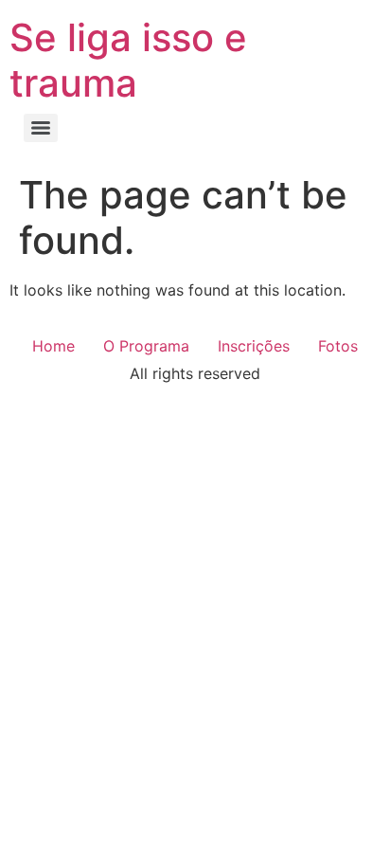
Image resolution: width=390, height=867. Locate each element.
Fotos (338, 345)
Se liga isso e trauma (128, 60)
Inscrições (254, 345)
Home (53, 345)
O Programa (146, 345)
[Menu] (41, 128)
